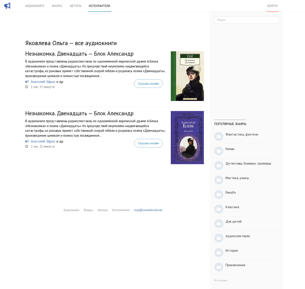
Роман (230, 149)
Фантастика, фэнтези (242, 134)
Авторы (75, 6)
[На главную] (7, 8)
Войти (272, 6)
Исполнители (99, 6)
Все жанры (221, 280)
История (232, 250)
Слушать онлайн (148, 84)
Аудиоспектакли (238, 236)
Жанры (57, 6)
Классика (232, 207)
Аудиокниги (34, 6)
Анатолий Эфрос (43, 82)
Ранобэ (231, 192)
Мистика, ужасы (237, 178)
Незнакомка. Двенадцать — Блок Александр (79, 53)
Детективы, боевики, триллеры (248, 163)
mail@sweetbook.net (148, 210)
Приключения (235, 265)
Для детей (234, 221)
